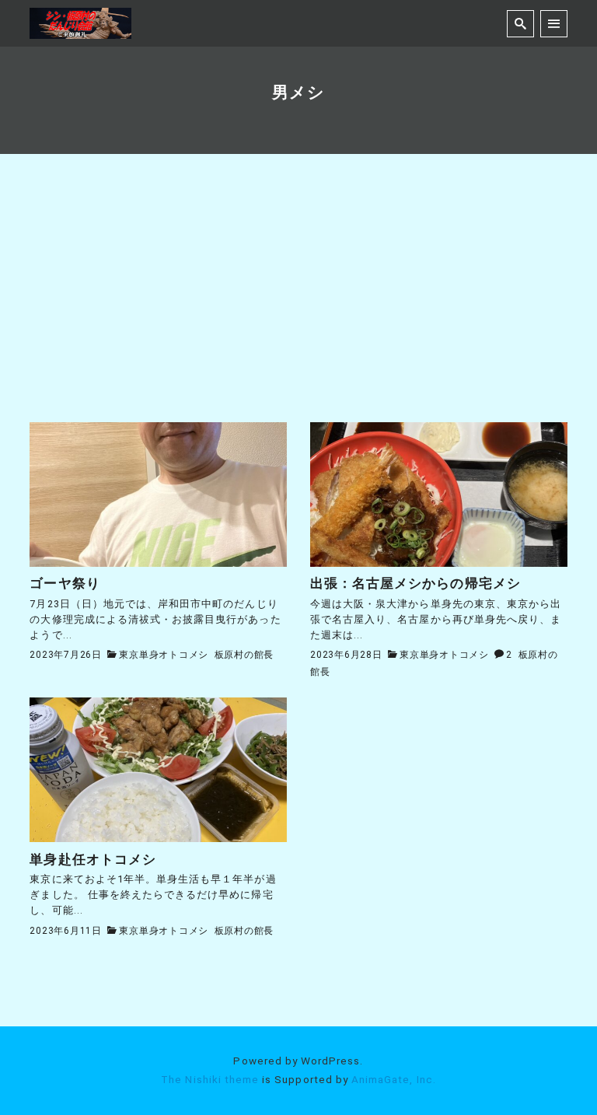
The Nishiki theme (210, 1079)
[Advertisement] (298, 305)
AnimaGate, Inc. (393, 1079)
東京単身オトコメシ (163, 654)
